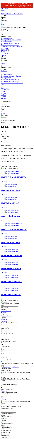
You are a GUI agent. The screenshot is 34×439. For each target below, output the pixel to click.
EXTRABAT (5, 50)
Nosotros (20, 14)
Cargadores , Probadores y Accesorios (12, 46)
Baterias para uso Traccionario (10, 45)
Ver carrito (4, 391)
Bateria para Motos (6, 41)
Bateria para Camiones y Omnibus (11, 40)
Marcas (9, 14)
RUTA (3, 52)
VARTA (3, 55)
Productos (4, 14)
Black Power (4, 48)
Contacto (15, 14)
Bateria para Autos (6, 38)
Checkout (4, 399)
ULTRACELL (5, 53)
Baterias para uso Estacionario (10, 43)
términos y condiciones (12, 367)
